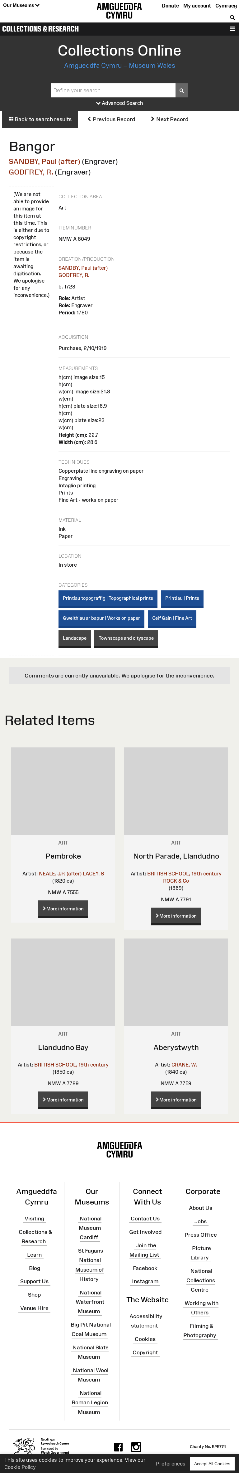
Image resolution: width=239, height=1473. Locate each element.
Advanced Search (122, 103)
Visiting (34, 1218)
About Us (200, 1208)
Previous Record (113, 119)
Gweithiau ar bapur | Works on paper (101, 618)
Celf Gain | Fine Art (172, 618)
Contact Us (145, 1218)
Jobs (200, 1221)
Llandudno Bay (63, 1047)
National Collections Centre (200, 1280)
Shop (34, 1295)
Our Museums (19, 5)
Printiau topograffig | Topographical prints (108, 598)
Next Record (171, 119)
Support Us (34, 1281)
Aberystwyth (176, 1047)
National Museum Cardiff (90, 1227)
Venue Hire (34, 1308)
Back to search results (42, 119)
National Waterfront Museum (90, 1301)
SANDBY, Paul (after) (44, 161)
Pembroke (63, 856)
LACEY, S (93, 873)
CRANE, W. (184, 1064)
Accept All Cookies (212, 1463)
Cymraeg (226, 5)
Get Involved (145, 1232)
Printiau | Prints (182, 598)
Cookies (145, 1339)
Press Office (201, 1235)
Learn (34, 1255)
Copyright (145, 1352)
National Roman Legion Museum (90, 1402)
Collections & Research (40, 28)
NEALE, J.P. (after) (60, 873)
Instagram (145, 1281)
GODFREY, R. (31, 172)
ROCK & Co (176, 881)
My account (197, 5)
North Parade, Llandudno (176, 856)
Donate (170, 5)
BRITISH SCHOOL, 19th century (184, 873)
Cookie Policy (20, 1467)
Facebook (145, 1268)
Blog (34, 1268)
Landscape (75, 638)
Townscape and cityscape (126, 638)
